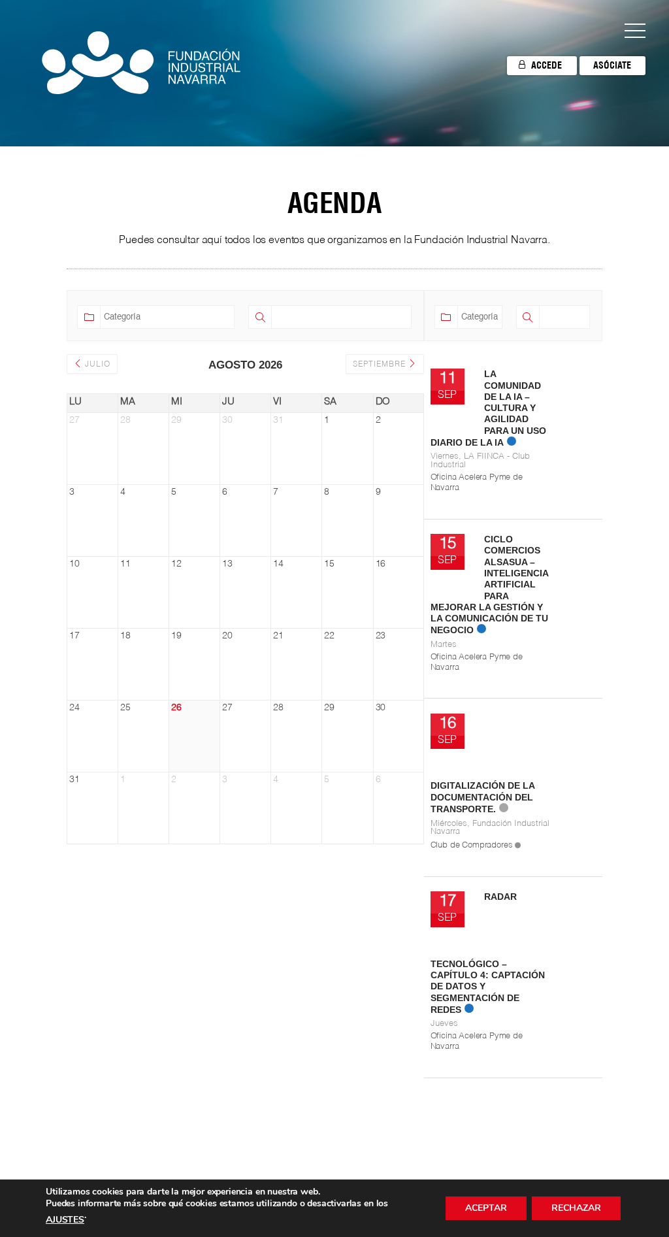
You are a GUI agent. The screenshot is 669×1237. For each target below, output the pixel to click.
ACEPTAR (486, 1208)
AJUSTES (65, 1220)
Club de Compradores (472, 845)
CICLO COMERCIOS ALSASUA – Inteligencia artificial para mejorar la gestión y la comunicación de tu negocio (489, 584)
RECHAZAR (576, 1208)
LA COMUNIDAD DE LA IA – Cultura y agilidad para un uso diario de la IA (488, 408)
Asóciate (612, 65)
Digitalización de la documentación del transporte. (482, 797)
